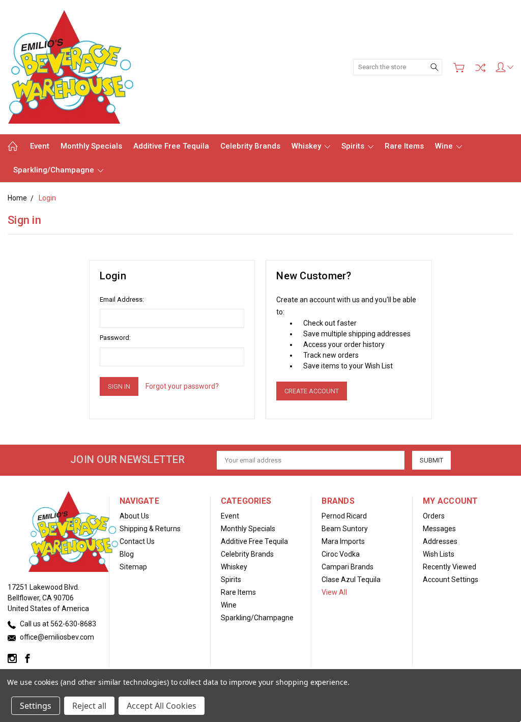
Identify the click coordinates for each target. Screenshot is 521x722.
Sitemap (133, 567)
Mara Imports (343, 541)
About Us (134, 516)
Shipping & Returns (150, 529)
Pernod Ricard (344, 516)
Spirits (353, 146)
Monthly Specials (91, 146)
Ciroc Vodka (341, 554)
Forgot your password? (182, 386)
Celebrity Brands (250, 146)
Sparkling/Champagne (54, 170)
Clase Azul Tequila (351, 579)
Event (39, 146)
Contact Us (137, 541)
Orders (434, 516)
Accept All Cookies (161, 705)
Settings (35, 705)
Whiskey (307, 146)
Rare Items (404, 146)
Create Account (311, 391)
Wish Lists (438, 554)
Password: (115, 337)
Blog (127, 554)
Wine (445, 146)
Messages (439, 529)
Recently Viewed (449, 567)
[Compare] (480, 67)
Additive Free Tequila (171, 146)
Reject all (89, 705)
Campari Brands (347, 567)
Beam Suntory (345, 529)
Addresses (440, 541)
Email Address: (122, 299)
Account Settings (450, 579)
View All (334, 592)
